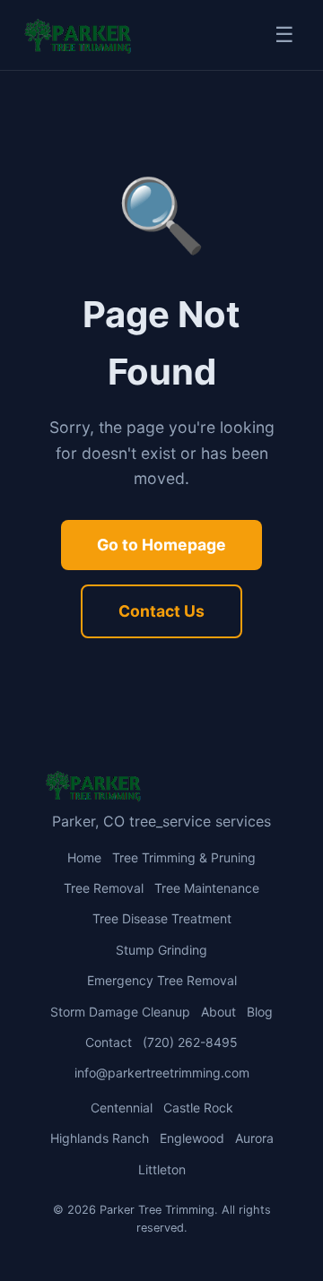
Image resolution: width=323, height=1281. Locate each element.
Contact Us (161, 611)
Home (84, 857)
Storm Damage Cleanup (120, 1011)
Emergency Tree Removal (162, 980)
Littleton (162, 1169)
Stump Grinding (161, 949)
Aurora (254, 1138)
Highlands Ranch (99, 1138)
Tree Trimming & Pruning (184, 857)
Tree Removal (104, 888)
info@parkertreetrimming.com (161, 1072)
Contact (108, 1042)
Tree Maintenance (206, 888)
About (218, 1011)
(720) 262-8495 (190, 1042)
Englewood (192, 1138)
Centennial (122, 1107)
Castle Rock (198, 1107)
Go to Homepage (161, 544)
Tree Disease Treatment (161, 918)
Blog (260, 1011)
